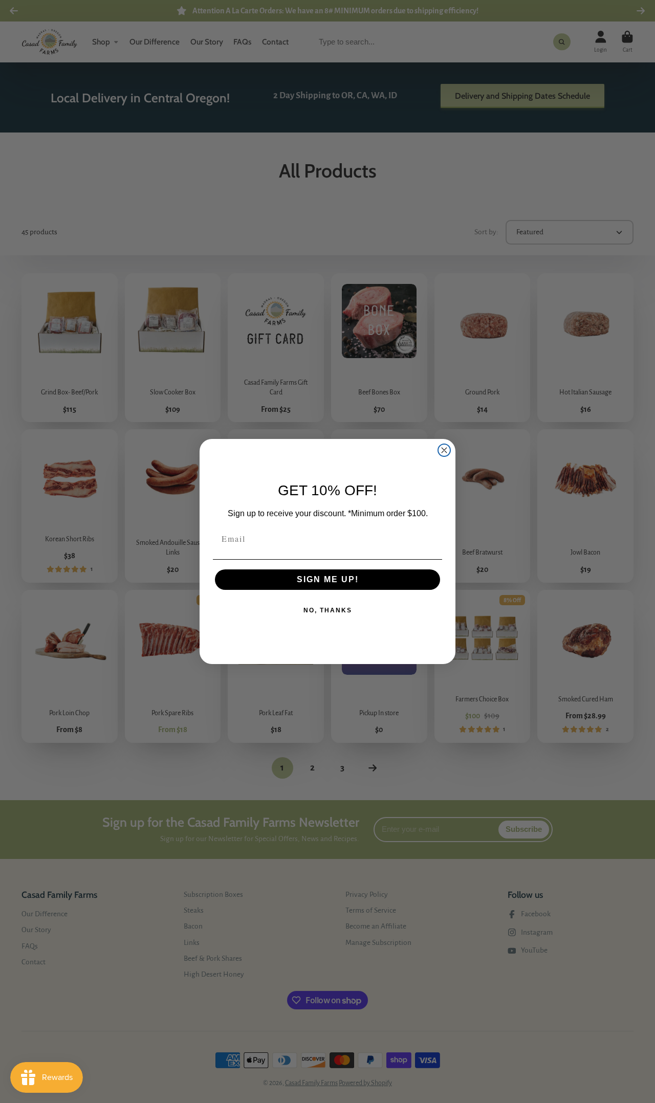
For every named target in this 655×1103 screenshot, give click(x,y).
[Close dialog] (444, 450)
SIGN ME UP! (328, 579)
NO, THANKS (327, 610)
